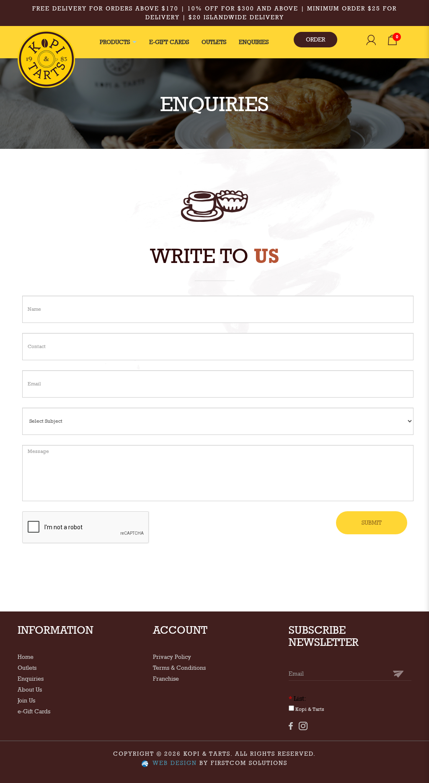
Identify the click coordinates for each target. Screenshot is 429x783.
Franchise (166, 678)
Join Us (26, 700)
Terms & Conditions (179, 667)
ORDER (315, 39)
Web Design (174, 763)
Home (26, 656)
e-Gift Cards (34, 711)
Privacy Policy (172, 656)
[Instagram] (303, 726)
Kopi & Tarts (309, 709)
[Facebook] (291, 725)
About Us (30, 689)
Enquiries (31, 678)
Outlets (27, 667)
